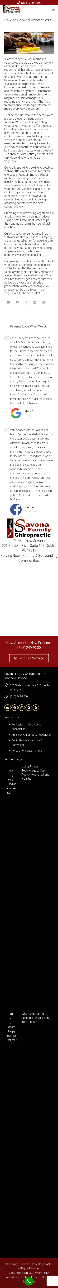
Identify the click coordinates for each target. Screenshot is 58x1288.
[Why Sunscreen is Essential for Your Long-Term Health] (29, 1132)
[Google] (28, 707)
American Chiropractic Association (32, 734)
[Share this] (17, 302)
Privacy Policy (41, 1272)
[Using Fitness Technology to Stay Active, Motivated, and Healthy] (29, 885)
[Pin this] (43, 302)
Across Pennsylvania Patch (27, 750)
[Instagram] (21, 707)
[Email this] (8, 302)
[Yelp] (36, 707)
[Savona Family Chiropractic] (11, 9)
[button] (54, 9)
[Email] (7, 707)
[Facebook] (14, 707)
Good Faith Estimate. (21, 1272)
